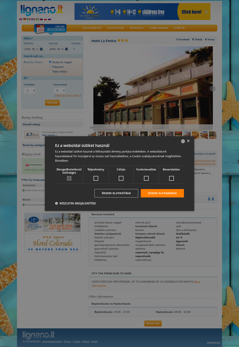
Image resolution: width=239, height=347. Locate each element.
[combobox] (183, 141)
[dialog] (119, 173)
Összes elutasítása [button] (116, 193)
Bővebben (61, 160)
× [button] (188, 141)
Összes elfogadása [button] (162, 193)
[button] (75, 203)
